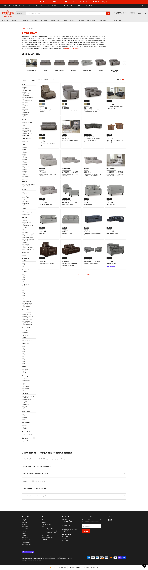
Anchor (26, 159)
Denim (25, 167)
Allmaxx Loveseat (111, 263)
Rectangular (27, 414)
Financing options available (71, 48)
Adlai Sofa (42, 233)
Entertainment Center (29, 97)
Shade (24, 366)
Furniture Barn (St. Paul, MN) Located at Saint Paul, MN (56, 5)
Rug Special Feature (25, 336)
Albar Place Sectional (112, 233)
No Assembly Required (29, 184)
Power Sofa (27, 306)
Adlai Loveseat (88, 204)
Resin (25, 242)
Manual (24, 208)
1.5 (24, 356)
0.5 (25, 354)
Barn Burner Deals (116, 20)
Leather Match (27, 222)
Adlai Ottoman (111, 204)
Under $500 (27, 128)
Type (23, 84)
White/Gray (27, 176)
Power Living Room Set (29, 305)
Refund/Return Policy (83, 5)
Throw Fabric (26, 422)
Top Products (26, 432)
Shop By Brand (91, 20)
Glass (25, 229)
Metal (25, 230)
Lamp (25, 99)
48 (84, 274)
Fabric (25, 220)
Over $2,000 (27, 135)
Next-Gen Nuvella (28, 237)
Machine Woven (28, 340)
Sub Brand (25, 393)
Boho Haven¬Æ (28, 323)
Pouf (25, 107)
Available (26, 141)
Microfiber (26, 246)
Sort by (40, 79)
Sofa (25, 116)
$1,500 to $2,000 (28, 133)
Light (25, 371)
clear (34, 437)
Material (24, 218)
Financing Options (23, 5)
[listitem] (31, 64)
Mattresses (34, 20)
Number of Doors (25, 259)
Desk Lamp (26, 205)
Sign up (86, 531)
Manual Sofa (27, 214)
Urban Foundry (27, 318)
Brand (24, 119)
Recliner (26, 109)
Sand (25, 152)
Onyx (25, 157)
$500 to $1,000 (28, 130)
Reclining (26, 192)
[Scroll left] (23, 63)
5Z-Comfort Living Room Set (70, 140)
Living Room (5, 20)
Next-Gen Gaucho (28, 247)
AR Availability (26, 138)
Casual (25, 390)
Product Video (26, 328)
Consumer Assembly (25, 180)
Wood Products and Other (28, 226)
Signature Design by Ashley (29, 400)
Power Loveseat (28, 303)
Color (23, 144)
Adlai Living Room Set (68, 204)
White (25, 147)
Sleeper (26, 114)
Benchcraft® (27, 402)
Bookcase (26, 89)
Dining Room (16, 20)
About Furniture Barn (6, 5)
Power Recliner (27, 301)
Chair (25, 92)
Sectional (26, 112)
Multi (25, 151)
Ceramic (26, 232)
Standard (26, 193)
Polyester (26, 427)
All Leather (26, 244)
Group (24, 189)
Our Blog (91, 5)
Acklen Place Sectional (45, 204)
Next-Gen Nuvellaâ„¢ (29, 249)
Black (25, 161)
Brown (25, 162)
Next (88, 274)
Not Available (27, 330)
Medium (26, 369)
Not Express (27, 380)
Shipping (25, 376)
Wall (25, 255)
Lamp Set (26, 203)
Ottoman (26, 105)
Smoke (25, 164)
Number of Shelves (25, 285)
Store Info (15, 5)
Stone (25, 171)
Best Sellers (81, 20)
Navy (25, 169)
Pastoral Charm (27, 314)
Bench (25, 87)
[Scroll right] (124, 63)
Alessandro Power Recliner (46, 263)
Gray (25, 149)
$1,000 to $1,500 (28, 131)
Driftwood (26, 166)
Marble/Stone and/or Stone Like (29, 240)
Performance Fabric (29, 235)
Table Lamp (26, 201)
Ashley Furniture (28, 122)
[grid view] (123, 79)
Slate (25, 154)
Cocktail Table (27, 94)
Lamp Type (25, 197)
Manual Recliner (28, 211)
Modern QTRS (27, 312)
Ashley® (26, 406)
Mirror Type (25, 252)
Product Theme (27, 310)
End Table (26, 95)
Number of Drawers (25, 270)
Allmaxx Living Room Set (91, 263)
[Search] (108, 13)
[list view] (125, 79)
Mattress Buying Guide (37, 5)
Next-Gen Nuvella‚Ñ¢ (29, 234)
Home (23, 28)
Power (24, 299)
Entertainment (55, 20)
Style (23, 384)
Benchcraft (27, 404)
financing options (39, 492)
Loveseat (26, 102)
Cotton (25, 425)
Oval (25, 419)
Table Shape (26, 411)
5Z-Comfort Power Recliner (69, 110)
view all (33, 80)
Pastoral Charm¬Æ (28, 319)
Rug (25, 110)
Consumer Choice (28, 434)
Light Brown (27, 173)
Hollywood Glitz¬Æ (28, 324)
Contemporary (27, 388)
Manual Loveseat (28, 212)
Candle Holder (27, 90)
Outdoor (72, 20)
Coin (25, 156)
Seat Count (25, 343)
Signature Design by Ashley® (29, 396)
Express (26, 378)
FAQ (30, 5)
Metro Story (27, 321)
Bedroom (25, 20)
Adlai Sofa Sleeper (67, 233)
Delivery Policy (73, 5)
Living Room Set (28, 100)
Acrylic (25, 428)
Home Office (44, 20)
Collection (25, 438)
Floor (25, 199)
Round (25, 417)
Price (23, 125)
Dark (25, 372)
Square (26, 415)
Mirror (25, 104)
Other (25, 224)
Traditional (26, 386)
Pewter (26, 174)
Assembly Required (28, 186)
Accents (64, 20)
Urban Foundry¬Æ (28, 316)
